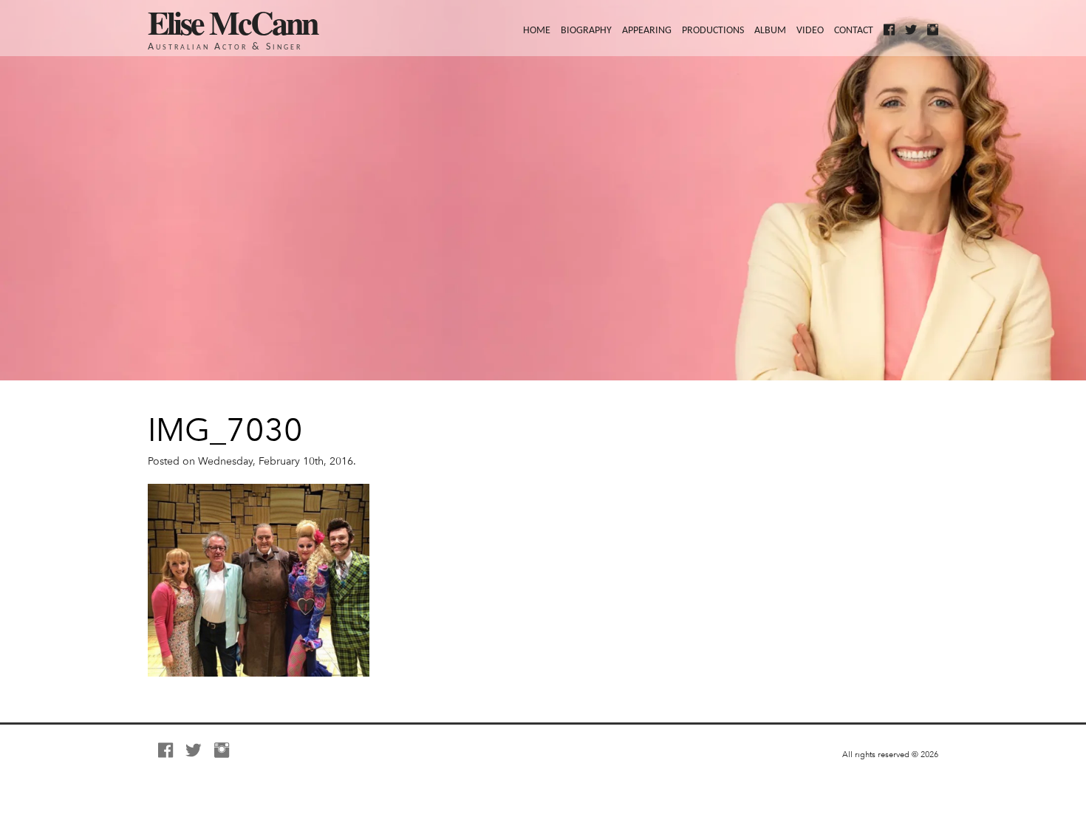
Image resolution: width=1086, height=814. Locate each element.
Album (770, 30)
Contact (853, 30)
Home (536, 30)
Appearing (647, 30)
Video (810, 30)
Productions (713, 30)
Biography (586, 30)
